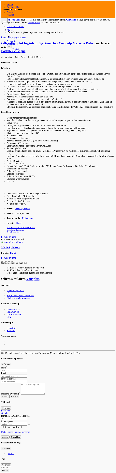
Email (3, 373)
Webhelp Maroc (22, 208)
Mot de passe (7, 421)
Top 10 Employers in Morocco (20, 295)
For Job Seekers (14, 314)
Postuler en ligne (8, 237)
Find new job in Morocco (18, 298)
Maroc (11, 453)
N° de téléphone (8, 379)
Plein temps (27, 218)
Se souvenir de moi (13, 427)
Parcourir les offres (15, 26)
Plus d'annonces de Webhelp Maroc (21, 228)
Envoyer (14, 396)
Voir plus (32, 279)
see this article (34, 22)
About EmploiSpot (15, 290)
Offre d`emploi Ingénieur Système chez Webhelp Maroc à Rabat (48, 43)
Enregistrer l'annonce (15, 230)
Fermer (5, 470)
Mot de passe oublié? (11, 432)
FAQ (9, 293)
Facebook (5, 410)
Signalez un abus (13, 232)
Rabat (19, 223)
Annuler (5, 396)
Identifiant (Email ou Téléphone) (15, 416)
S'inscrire (11, 44)
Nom (4, 367)
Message (10, 394)
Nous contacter (13, 309)
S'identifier (11, 41)
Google (4, 413)
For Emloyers (13, 312)
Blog (9, 317)
